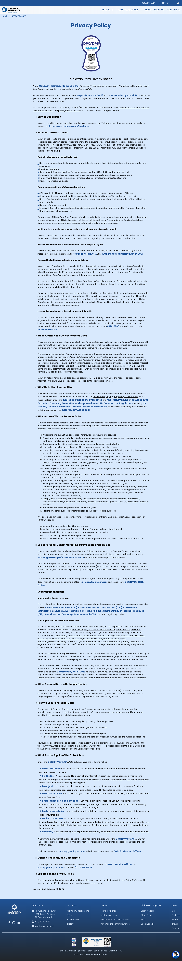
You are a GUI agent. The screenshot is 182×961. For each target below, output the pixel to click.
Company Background (78, 910)
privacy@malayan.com (94, 582)
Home (175, 919)
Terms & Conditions (68, 950)
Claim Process (147, 910)
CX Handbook (147, 923)
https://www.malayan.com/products (69, 126)
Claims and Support (129, 9)
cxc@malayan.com (48, 329)
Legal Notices (100, 950)
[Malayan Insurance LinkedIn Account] (168, 2)
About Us (159, 9)
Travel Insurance (108, 910)
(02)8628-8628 (148, 2)
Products (107, 9)
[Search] (178, 3)
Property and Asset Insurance (115, 919)
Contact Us (173, 9)
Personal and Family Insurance (115, 923)
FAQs (143, 919)
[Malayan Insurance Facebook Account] (160, 2)
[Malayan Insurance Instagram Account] (163, 2)
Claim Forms (146, 915)
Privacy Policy (85, 950)
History (70, 923)
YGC (69, 915)
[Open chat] (176, 955)
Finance (176, 928)
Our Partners (73, 919)
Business (176, 915)
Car (173, 910)
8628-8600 (113, 326)
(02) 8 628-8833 (83, 867)
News (148, 9)
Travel (175, 923)
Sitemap (113, 950)
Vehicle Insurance (109, 915)
